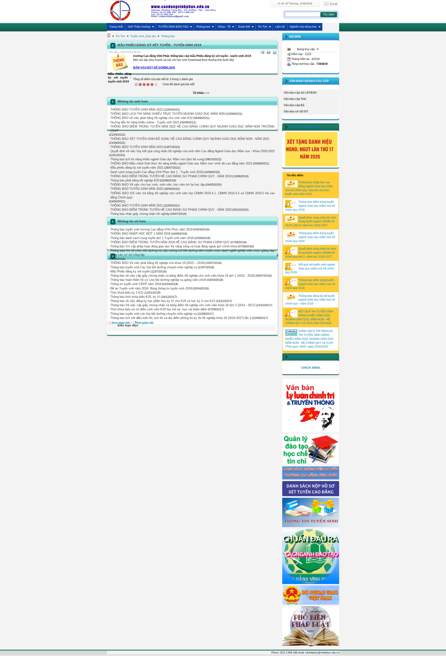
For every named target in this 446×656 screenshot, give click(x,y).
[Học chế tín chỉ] (310, 464)
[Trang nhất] (109, 36)
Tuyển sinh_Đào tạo (143, 36)
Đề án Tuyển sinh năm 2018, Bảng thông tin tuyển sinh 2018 (151, 288)
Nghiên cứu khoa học (303, 26)
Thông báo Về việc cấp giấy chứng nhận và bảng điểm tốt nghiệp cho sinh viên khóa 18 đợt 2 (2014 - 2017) (182, 305)
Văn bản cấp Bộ (294, 105)
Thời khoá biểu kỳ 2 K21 (127, 292)
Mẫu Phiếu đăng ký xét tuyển (130, 271)
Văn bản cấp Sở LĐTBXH (300, 92)
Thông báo (168, 36)
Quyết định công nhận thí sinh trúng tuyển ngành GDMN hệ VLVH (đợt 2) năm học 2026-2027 (310, 221)
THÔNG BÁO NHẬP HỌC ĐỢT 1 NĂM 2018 (140, 233)
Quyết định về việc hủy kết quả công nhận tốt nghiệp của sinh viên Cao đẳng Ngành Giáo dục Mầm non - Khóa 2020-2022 (192, 151)
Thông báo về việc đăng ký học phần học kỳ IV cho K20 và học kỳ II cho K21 (162, 301)
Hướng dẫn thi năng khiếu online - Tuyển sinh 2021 (144, 122)
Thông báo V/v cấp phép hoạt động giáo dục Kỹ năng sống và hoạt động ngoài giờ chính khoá (173, 246)
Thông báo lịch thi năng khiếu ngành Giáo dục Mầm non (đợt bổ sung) (157, 159)
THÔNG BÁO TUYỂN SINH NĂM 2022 (136, 109)
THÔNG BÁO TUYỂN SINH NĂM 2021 (136, 205)
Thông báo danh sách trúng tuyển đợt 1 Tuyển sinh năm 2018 (151, 238)
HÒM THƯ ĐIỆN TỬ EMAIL (306, 357)
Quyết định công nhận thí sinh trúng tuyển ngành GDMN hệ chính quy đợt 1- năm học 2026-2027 (310, 252)
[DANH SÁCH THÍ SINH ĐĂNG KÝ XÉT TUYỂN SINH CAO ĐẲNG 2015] (310, 495)
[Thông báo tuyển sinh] (310, 526)
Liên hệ (280, 26)
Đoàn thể (244, 26)
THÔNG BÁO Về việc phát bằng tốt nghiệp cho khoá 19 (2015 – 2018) (157, 263)
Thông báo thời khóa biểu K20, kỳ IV (135, 296)
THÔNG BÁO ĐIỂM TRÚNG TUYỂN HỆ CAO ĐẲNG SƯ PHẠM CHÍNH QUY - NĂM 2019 (171, 176)
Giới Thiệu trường (139, 26)
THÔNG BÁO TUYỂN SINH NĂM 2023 (136, 147)
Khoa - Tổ (224, 26)
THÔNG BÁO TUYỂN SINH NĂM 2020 (136, 188)
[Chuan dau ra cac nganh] (310, 583)
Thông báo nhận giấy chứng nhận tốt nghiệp (140, 214)
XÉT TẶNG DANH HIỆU (304, 127)
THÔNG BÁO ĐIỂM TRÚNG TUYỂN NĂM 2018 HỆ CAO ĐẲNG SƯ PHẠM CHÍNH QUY (170, 242)
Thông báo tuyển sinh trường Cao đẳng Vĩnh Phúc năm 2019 (151, 229)
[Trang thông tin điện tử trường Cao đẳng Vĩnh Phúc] (162, 10)
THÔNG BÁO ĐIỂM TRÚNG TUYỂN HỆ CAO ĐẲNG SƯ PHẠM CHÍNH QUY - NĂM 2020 (171, 209)
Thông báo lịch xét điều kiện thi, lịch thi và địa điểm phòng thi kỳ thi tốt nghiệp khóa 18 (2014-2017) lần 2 (180, 318)
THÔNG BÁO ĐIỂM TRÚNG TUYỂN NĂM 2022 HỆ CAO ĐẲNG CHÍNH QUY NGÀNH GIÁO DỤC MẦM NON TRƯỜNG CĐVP (192, 128)
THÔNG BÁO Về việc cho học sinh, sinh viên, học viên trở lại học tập (157, 184)
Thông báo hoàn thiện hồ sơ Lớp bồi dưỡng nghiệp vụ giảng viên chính (158, 280)
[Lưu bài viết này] (274, 52)
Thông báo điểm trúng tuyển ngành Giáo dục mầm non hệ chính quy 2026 (310, 205)
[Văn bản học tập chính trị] (310, 431)
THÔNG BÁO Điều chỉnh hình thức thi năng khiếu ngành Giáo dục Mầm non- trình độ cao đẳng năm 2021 (181, 163)
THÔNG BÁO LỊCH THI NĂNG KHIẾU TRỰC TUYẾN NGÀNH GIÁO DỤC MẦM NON (167, 113)
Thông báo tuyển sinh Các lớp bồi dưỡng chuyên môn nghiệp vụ (153, 267)
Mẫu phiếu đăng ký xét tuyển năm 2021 (137, 167)
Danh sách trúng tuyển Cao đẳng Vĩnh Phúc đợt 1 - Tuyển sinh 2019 (156, 172)
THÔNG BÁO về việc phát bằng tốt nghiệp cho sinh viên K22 (151, 118)
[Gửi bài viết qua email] (262, 52)
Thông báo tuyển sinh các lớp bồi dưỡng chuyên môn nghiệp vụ (153, 313)
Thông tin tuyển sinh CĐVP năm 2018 (135, 284)
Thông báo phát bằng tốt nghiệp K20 (134, 180)
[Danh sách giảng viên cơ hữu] (310, 478)
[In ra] (268, 52)
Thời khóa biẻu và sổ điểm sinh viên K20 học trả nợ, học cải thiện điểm (158, 309)
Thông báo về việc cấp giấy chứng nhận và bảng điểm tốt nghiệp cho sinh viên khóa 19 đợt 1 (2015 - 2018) (182, 275)
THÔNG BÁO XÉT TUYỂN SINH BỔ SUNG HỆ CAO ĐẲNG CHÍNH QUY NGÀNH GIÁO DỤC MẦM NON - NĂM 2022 (189, 139)
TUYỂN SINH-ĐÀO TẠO (173, 26)
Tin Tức (262, 26)
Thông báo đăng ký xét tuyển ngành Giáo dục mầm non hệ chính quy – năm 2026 (310, 299)
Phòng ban (203, 26)
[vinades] (310, 645)
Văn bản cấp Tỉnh (295, 99)
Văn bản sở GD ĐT (296, 111)
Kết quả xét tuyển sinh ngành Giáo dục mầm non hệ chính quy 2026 (310, 268)
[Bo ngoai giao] (310, 603)
